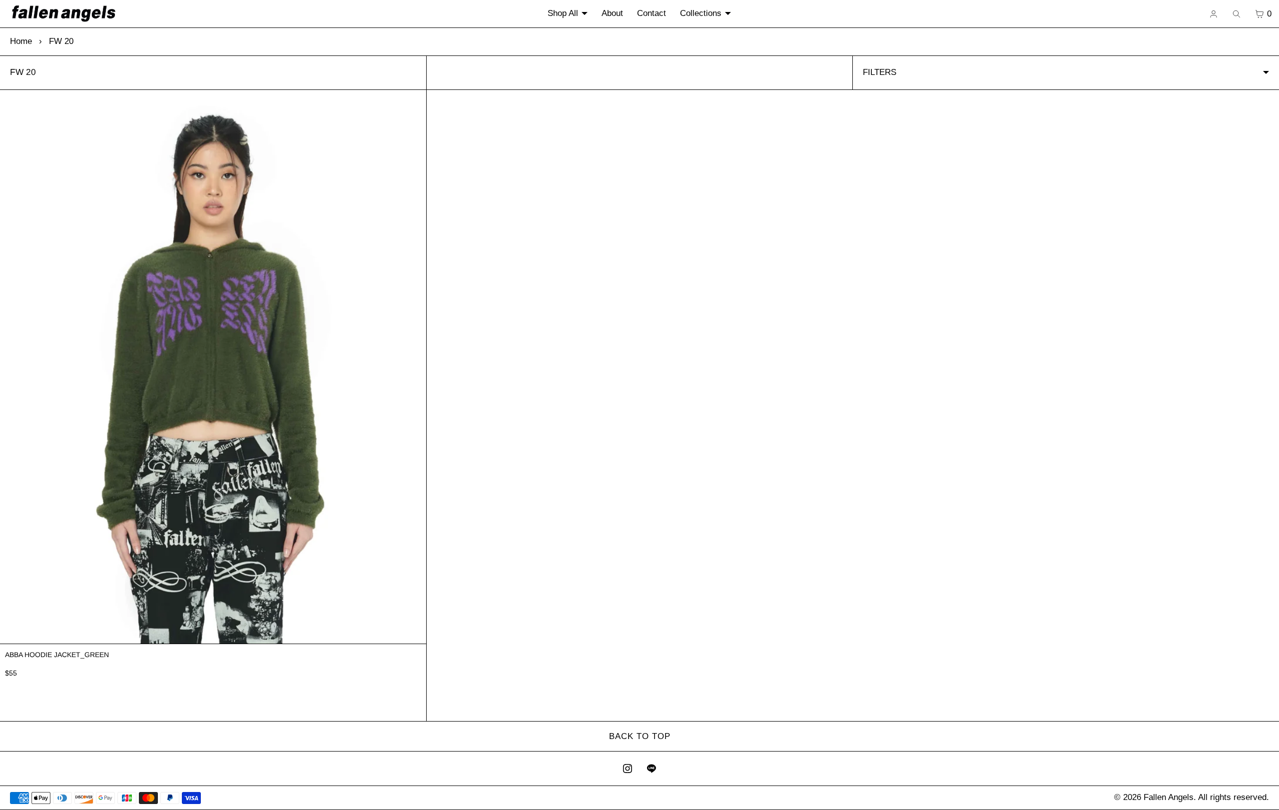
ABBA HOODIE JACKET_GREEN (57, 655)
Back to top (639, 736)
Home (21, 41)
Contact (651, 13)
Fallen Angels (1169, 797)
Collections (700, 13)
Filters (879, 72)
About (612, 13)
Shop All (563, 13)
